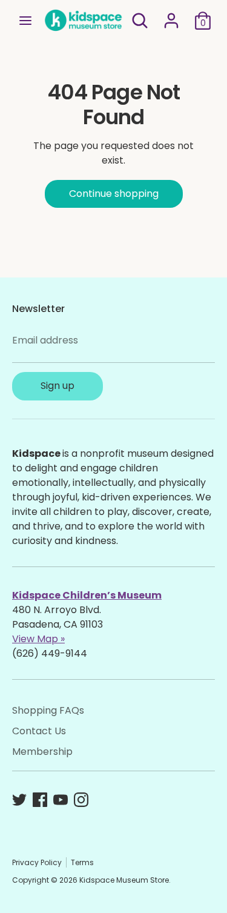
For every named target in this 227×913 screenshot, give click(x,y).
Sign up (57, 386)
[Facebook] (40, 799)
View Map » (38, 639)
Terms (82, 862)
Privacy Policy (37, 862)
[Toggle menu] (25, 20)
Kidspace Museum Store (124, 880)
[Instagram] (81, 799)
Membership (42, 752)
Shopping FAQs (48, 710)
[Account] (171, 15)
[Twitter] (19, 799)
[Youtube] (60, 799)
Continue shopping (114, 194)
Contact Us (39, 731)
